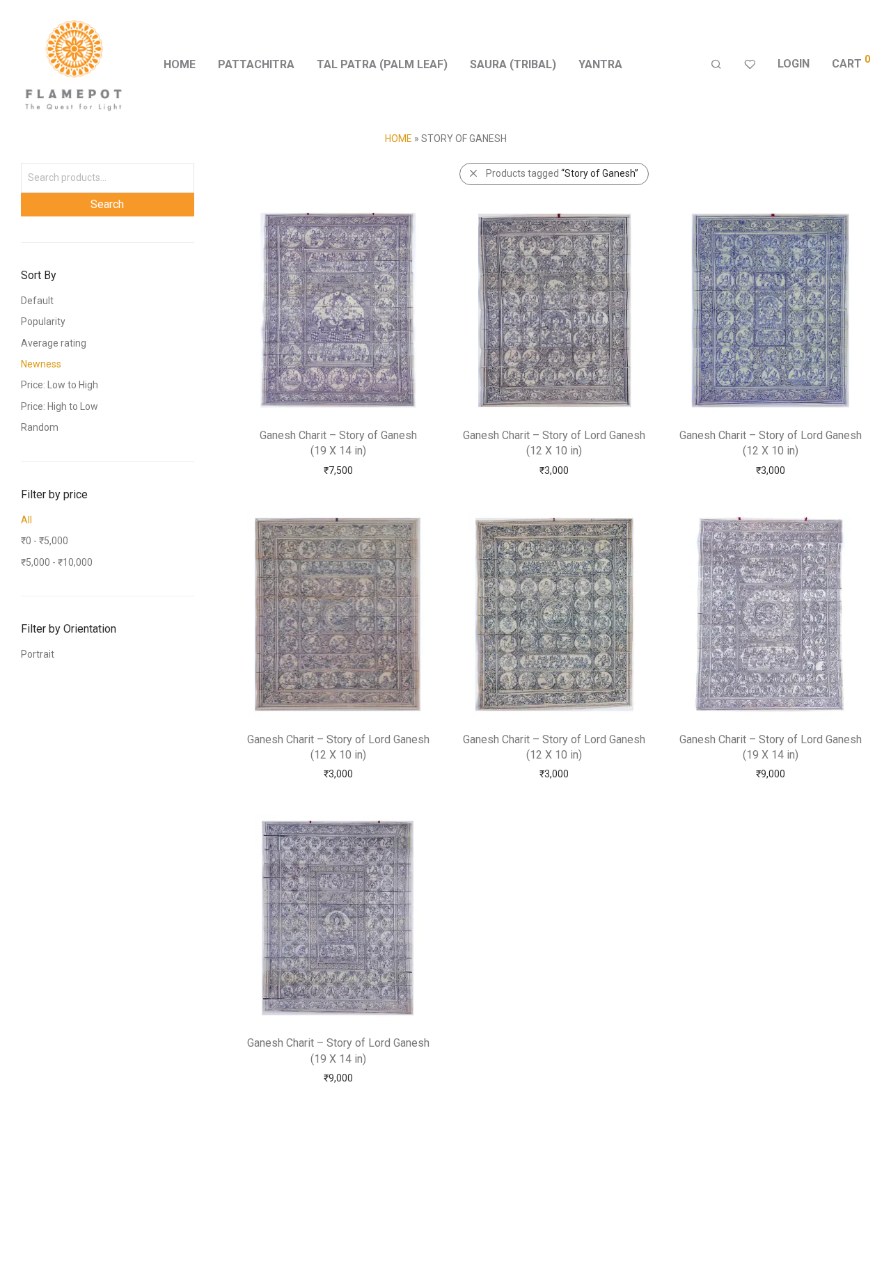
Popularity (43, 321)
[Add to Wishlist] (419, 219)
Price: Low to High (59, 384)
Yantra (600, 64)
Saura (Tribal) (513, 64)
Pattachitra (256, 64)
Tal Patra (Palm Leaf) (382, 64)
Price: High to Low (59, 406)
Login (794, 63)
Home (180, 64)
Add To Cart (338, 469)
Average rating (53, 343)
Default (37, 300)
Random (39, 427)
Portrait (37, 654)
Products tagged (562, 173)
